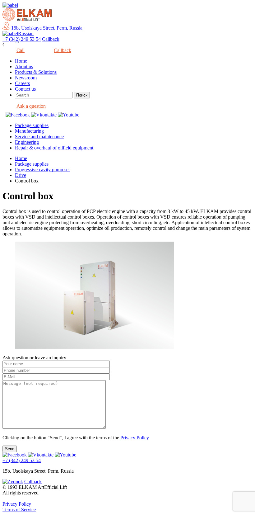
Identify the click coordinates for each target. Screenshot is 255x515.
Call (20, 50)
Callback (50, 39)
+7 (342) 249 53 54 (21, 39)
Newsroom (26, 77)
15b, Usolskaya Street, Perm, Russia (46, 28)
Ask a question (31, 106)
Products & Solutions (36, 72)
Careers (22, 83)
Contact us (25, 89)
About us (24, 66)
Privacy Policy (134, 437)
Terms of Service (19, 509)
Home (21, 61)
